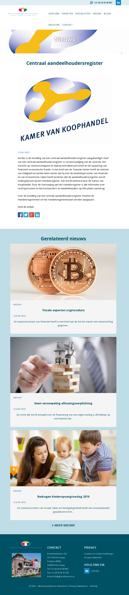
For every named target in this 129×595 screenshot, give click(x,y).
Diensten (67, 13)
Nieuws (97, 13)
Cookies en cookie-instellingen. (99, 553)
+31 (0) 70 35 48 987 (59, 568)
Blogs (107, 13)
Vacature (54, 24)
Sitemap (94, 586)
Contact (67, 24)
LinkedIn (95, 570)
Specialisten (82, 13)
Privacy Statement (92, 557)
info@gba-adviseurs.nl (63, 576)
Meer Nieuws (64, 525)
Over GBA (53, 13)
